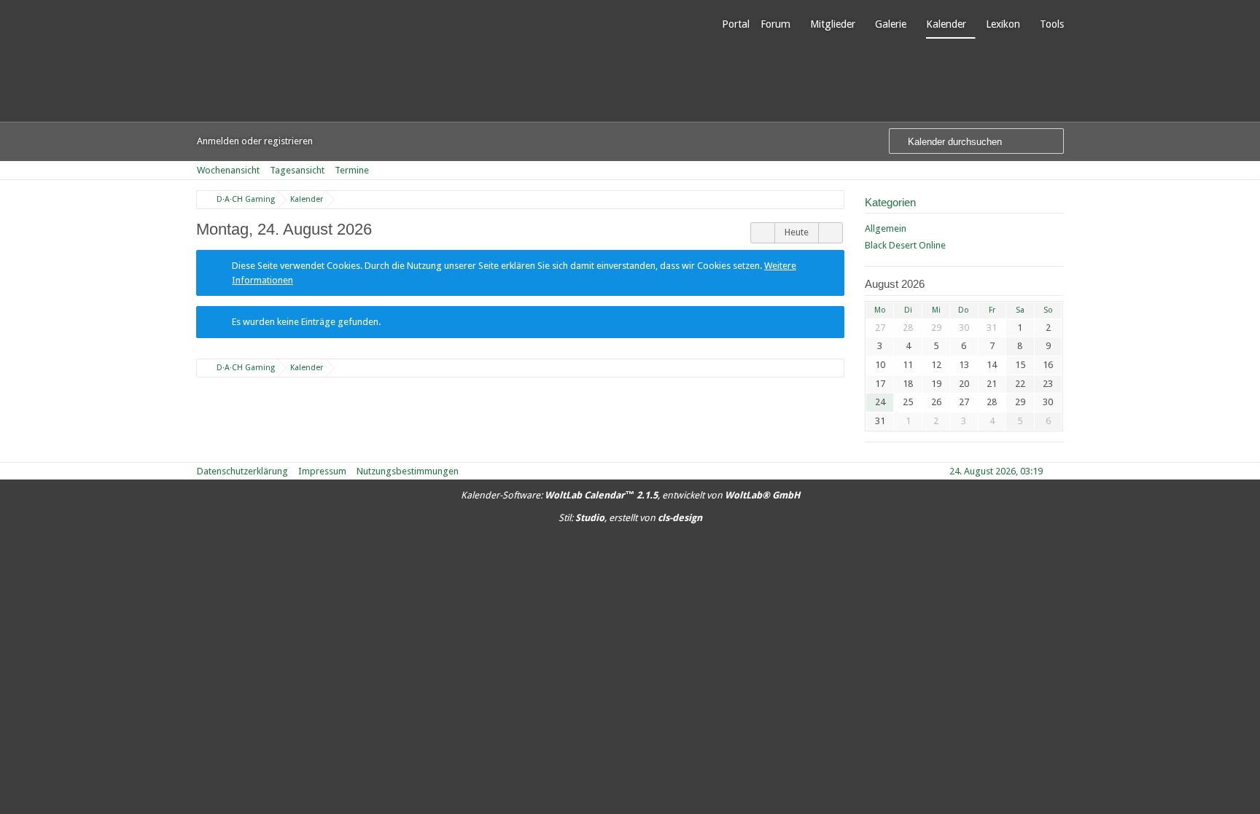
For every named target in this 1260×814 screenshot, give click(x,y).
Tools (1052, 24)
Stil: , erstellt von (630, 517)
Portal (736, 24)
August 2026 (895, 284)
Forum (775, 24)
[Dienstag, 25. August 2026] (830, 232)
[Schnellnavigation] (1038, 170)
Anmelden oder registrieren (255, 141)
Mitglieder (832, 24)
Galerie (890, 24)
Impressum (322, 471)
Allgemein (885, 228)
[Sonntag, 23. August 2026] (762, 232)
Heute (797, 232)
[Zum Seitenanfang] (1059, 471)
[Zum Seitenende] (1059, 170)
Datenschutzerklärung (242, 471)
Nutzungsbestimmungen (408, 471)
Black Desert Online (905, 245)
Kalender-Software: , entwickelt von (630, 495)
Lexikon (1003, 24)
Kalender (946, 24)
